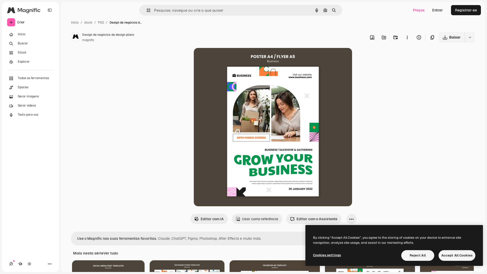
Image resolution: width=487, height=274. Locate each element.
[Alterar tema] (29, 264)
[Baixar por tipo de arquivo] (470, 37)
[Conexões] (11, 264)
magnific (88, 40)
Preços (419, 10)
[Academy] (20, 264)
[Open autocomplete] (146, 10)
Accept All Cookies (457, 255)
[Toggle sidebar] (50, 10)
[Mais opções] (407, 37)
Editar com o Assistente (317, 219)
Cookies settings (327, 255)
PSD (101, 23)
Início (75, 23)
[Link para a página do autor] (75, 37)
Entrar (437, 10)
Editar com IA (212, 219)
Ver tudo (110, 253)
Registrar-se (466, 10)
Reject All (418, 255)
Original (226, 57)
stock (88, 23)
